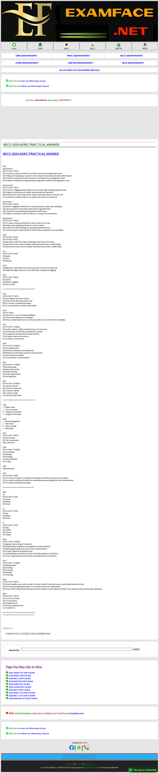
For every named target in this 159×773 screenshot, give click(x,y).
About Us (79, 764)
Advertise (69, 764)
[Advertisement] (22, 118)
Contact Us (89, 764)
